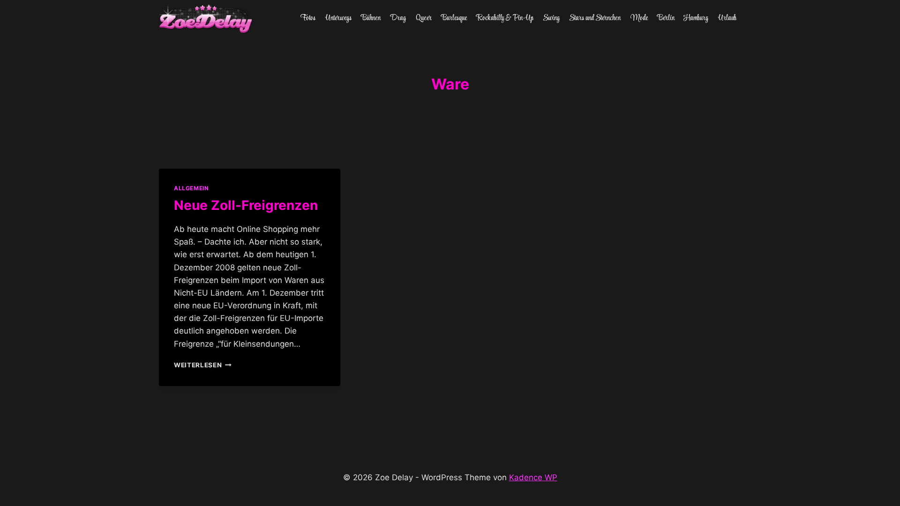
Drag (398, 18)
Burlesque (454, 18)
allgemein (191, 188)
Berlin (666, 18)
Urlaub (727, 18)
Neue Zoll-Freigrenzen (246, 205)
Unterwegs (338, 18)
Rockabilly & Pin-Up (505, 18)
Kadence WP (533, 477)
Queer (424, 18)
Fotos (307, 18)
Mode (639, 18)
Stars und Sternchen (595, 18)
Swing (551, 18)
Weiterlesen (203, 365)
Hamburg (696, 18)
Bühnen (371, 18)
